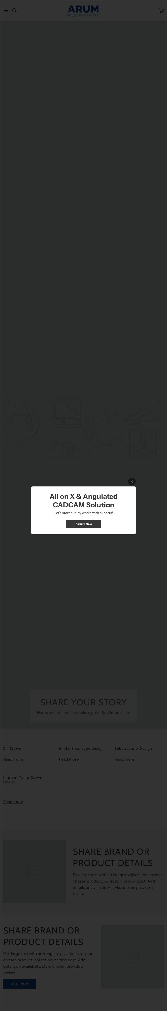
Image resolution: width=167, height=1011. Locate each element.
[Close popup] (132, 481)
